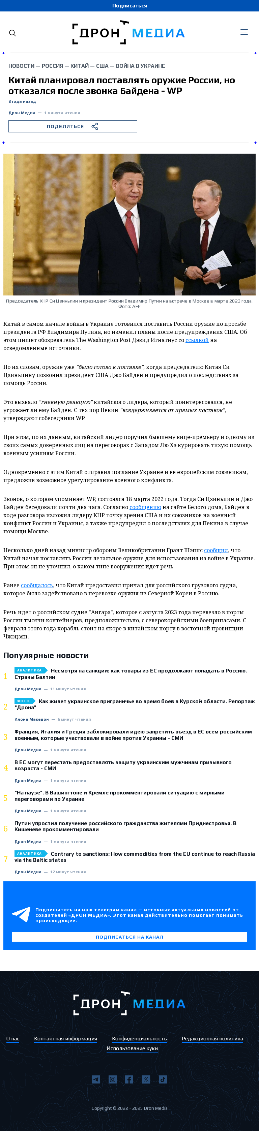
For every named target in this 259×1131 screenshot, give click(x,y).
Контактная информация (65, 1038)
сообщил (216, 550)
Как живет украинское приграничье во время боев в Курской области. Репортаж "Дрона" (135, 704)
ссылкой (197, 340)
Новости (21, 66)
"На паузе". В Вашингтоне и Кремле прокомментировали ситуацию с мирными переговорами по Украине (120, 796)
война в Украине (140, 66)
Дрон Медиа (21, 113)
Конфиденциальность (139, 1038)
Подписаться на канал (130, 937)
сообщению (145, 507)
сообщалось (37, 585)
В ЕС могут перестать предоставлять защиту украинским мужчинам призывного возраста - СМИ (123, 765)
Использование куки (132, 1048)
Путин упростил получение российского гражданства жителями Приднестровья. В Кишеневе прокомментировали (125, 826)
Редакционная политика (212, 1038)
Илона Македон (32, 719)
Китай (79, 66)
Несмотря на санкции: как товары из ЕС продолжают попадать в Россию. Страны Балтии (131, 674)
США (102, 66)
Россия (52, 66)
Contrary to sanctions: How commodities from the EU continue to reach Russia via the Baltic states (135, 857)
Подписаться (129, 5)
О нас (12, 1038)
